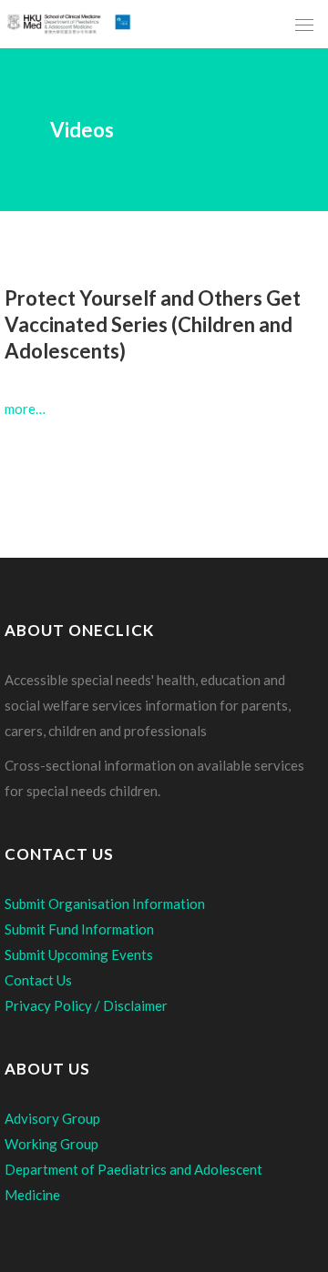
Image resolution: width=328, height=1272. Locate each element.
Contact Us (38, 980)
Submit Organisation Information (105, 903)
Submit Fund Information (79, 929)
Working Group (51, 1144)
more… (25, 408)
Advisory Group (52, 1118)
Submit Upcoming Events (79, 954)
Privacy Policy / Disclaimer (86, 1005)
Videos (82, 129)
